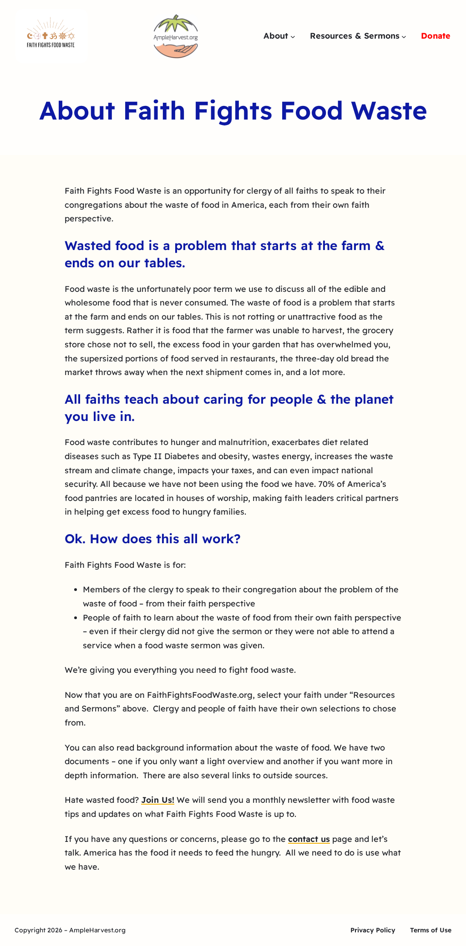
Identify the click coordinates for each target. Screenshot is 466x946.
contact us (309, 839)
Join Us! (157, 800)
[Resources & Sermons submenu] (403, 36)
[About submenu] (292, 36)
